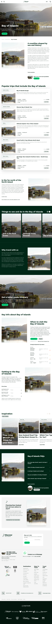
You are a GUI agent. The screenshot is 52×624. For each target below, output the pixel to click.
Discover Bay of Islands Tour (43, 341)
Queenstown (25, 568)
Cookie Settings (20, 599)
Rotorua (25, 574)
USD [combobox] (46, 1)
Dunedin (25, 576)
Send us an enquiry (5, 557)
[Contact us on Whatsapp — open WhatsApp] (25, 553)
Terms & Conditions (14, 599)
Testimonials (45, 575)
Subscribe (27, 542)
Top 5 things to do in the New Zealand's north (11, 199)
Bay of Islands (5, 416)
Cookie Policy (8, 599)
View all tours (34, 338)
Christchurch (25, 573)
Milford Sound (26, 569)
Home (3, 39)
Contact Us (45, 572)
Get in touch (4, 304)
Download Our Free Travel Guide (13, 519)
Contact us (36, 78)
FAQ (43, 577)
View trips (4, 33)
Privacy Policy (4, 599)
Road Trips (36, 572)
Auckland (25, 571)
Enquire (40, 338)
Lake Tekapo (25, 579)
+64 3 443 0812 (37, 556)
